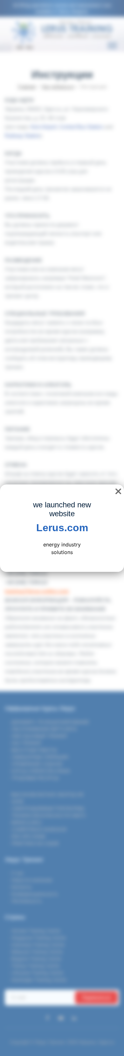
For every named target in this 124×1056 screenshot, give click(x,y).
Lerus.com (62, 527)
